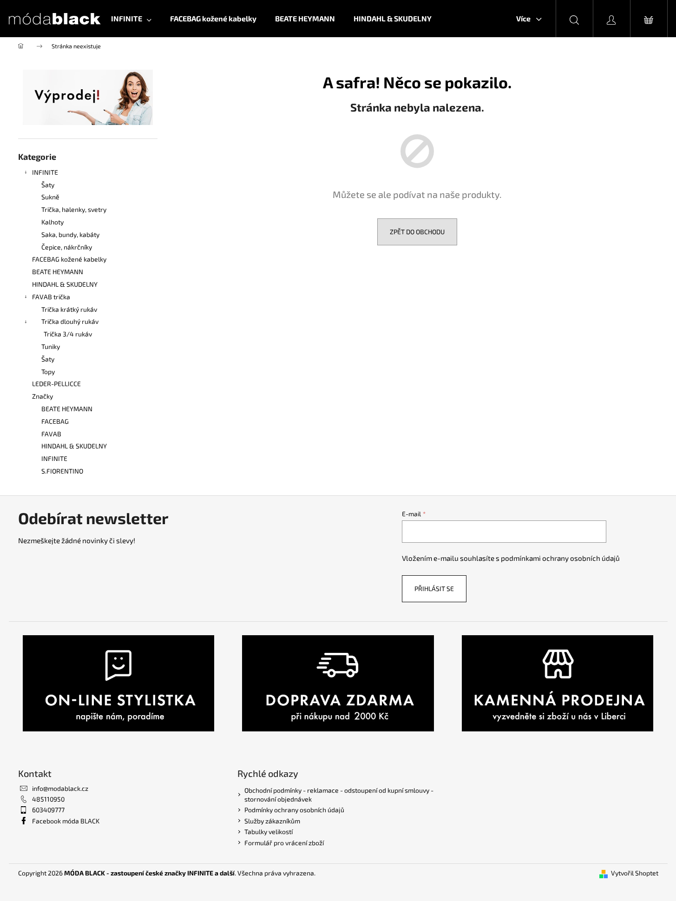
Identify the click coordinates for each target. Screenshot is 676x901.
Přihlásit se (434, 588)
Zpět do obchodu (417, 232)
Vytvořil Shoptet (634, 873)
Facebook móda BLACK (65, 821)
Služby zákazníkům (272, 821)
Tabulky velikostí (268, 831)
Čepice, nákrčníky (66, 247)
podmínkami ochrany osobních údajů (560, 558)
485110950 (48, 799)
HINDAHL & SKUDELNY (65, 284)
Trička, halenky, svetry (73, 209)
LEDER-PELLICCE (56, 384)
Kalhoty (52, 222)
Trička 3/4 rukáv (68, 334)
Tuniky (50, 346)
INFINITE (45, 172)
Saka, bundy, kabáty (70, 234)
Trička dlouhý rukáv (69, 321)
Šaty (47, 185)
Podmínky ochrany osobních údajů (294, 810)
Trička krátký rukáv (69, 309)
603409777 (48, 810)
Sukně (50, 197)
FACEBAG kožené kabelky (69, 259)
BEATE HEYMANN (57, 272)
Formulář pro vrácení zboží (284, 843)
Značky (42, 396)
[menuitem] (131, 18)
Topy (48, 371)
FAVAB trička (51, 297)
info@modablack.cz (60, 788)
